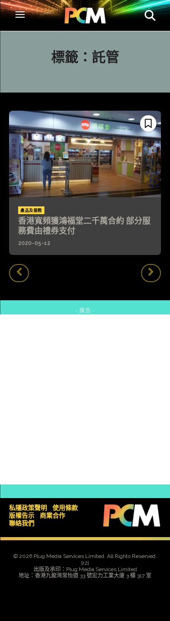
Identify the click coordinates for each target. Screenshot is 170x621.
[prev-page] (19, 273)
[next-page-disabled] (151, 273)
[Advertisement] (85, 399)
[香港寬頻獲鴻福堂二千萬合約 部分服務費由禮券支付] (85, 154)
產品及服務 (31, 210)
